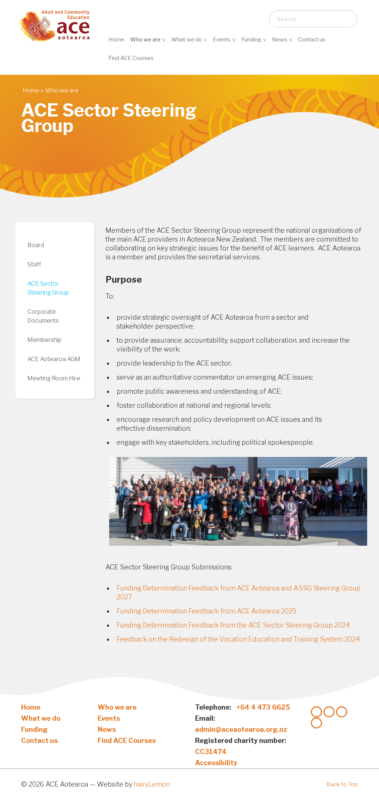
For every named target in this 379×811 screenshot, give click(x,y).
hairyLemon (152, 784)
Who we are (146, 39)
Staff (34, 264)
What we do (187, 39)
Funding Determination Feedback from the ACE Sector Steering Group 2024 (233, 625)
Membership (44, 339)
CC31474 (211, 752)
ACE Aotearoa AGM (53, 359)
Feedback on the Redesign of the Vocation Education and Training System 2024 (238, 639)
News (280, 39)
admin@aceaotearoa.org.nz (241, 729)
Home (116, 39)
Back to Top (342, 784)
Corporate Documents (43, 316)
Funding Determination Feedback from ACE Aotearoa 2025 (206, 611)
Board (35, 245)
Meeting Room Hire (53, 378)
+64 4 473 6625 (263, 707)
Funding (251, 39)
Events (222, 39)
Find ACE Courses (131, 58)
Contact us (311, 39)
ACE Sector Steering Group (48, 288)
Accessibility (216, 763)
